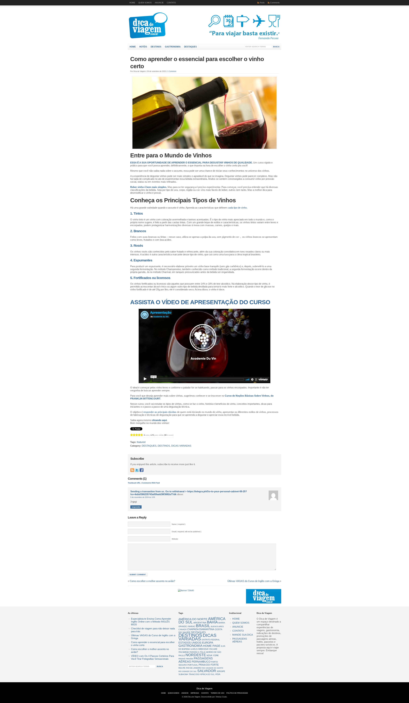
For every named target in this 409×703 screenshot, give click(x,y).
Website (175, 539)
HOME (132, 3)
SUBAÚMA (183, 674)
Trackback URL (134, 483)
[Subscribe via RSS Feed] (132, 470)
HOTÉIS (143, 47)
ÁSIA (217, 674)
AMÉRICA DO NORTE (192, 619)
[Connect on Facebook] (141, 470)
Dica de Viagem (162, 26)
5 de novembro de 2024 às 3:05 (142, 497)
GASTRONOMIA (173, 47)
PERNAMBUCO (201, 661)
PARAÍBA (189, 659)
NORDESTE (195, 655)
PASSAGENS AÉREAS (195, 660)
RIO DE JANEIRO (193, 668)
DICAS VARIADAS (181, 445)
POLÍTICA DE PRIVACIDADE (237, 693)
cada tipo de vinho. (237, 207)
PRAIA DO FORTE (209, 664)
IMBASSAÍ (203, 649)
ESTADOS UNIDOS (189, 642)
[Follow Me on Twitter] (137, 470)
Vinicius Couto (221, 697)
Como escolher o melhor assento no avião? (152, 581)
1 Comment (171, 71)
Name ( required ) (178, 524)
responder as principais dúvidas (159, 412)
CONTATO (171, 3)
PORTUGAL (192, 665)
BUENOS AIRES (217, 626)
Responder (136, 507)
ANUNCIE (159, 3)
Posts (262, 3)
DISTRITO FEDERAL (211, 640)
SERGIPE (221, 671)
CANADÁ (182, 629)
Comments (275, 3)
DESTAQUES (190, 47)
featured (141, 442)
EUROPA (207, 642)
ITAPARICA (194, 652)
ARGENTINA (199, 622)
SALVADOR (206, 671)
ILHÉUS (194, 649)
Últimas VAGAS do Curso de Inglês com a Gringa (253, 581)
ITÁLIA (202, 652)
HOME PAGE (211, 645)
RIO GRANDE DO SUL (187, 671)
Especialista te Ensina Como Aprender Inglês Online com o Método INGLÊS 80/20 (151, 622)
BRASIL (203, 625)
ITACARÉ (213, 649)
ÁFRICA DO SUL (207, 674)
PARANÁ (181, 659)
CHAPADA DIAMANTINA (200, 629)
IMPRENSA (195, 693)
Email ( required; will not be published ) (186, 532)
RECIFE (181, 668)
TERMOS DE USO (217, 693)
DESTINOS (156, 47)
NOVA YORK (213, 655)
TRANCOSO (194, 674)
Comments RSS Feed (151, 483)
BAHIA (212, 622)
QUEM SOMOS (145, 3)
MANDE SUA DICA (242, 634)
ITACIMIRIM (183, 652)
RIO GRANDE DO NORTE (212, 668)
